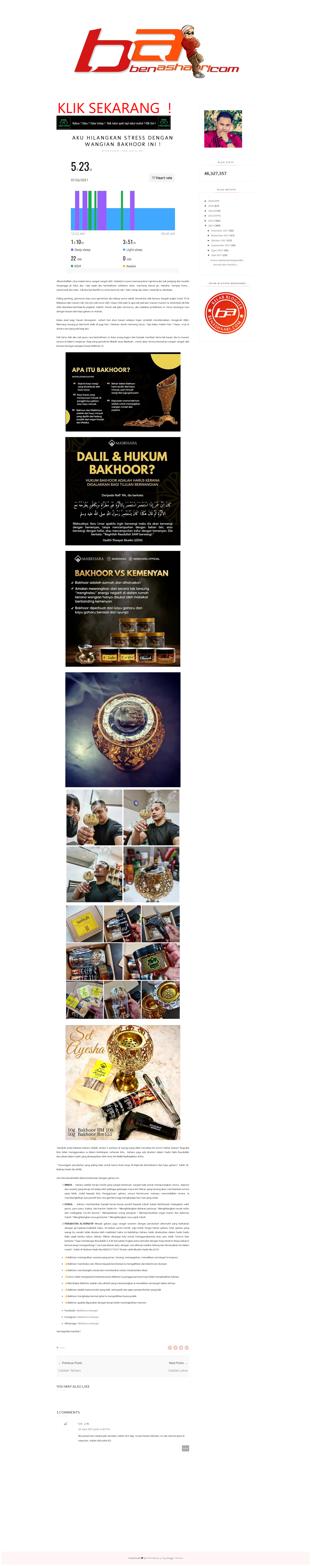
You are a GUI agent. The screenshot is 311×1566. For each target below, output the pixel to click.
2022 (211, 220)
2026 (211, 200)
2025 (211, 205)
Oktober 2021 (219, 240)
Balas (185, 1448)
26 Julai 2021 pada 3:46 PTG (94, 1429)
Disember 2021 (220, 230)
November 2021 (220, 235)
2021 (211, 225)
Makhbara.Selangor (87, 1310)
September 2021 (221, 245)
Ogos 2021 (217, 250)
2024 (211, 210)
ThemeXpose (153, 1558)
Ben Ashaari (112, 151)
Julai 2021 (216, 255)
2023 (211, 215)
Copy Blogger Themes (172, 1558)
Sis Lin (83, 1423)
